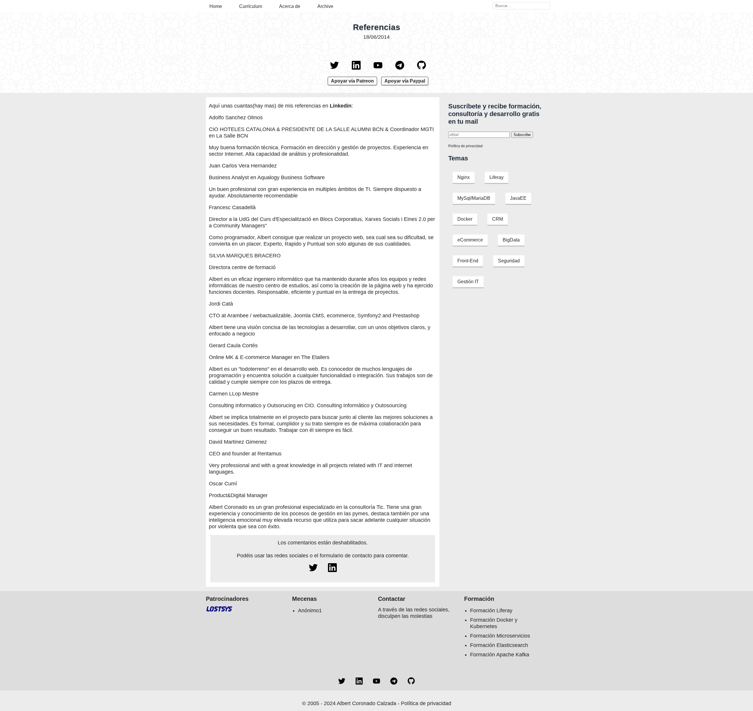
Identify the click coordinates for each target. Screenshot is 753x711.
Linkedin (340, 106)
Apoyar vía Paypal (404, 80)
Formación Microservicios (500, 636)
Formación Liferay (491, 610)
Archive (325, 6)
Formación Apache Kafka (499, 655)
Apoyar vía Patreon (352, 80)
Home (215, 6)
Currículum (250, 6)
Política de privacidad (465, 146)
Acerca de (289, 6)
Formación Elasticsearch (499, 645)
